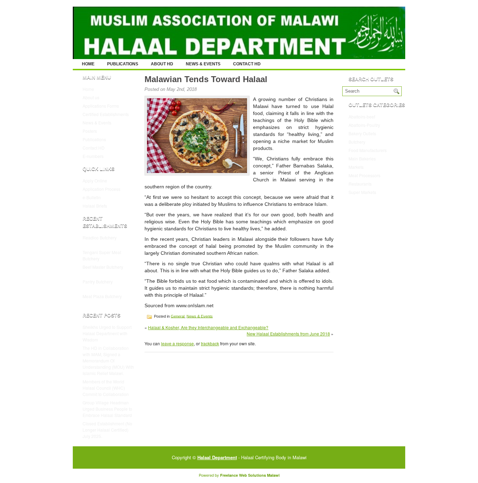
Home (88, 64)
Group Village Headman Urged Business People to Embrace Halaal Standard (107, 408)
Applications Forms (101, 106)
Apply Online (95, 180)
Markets (356, 167)
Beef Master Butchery (103, 267)
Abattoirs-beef (362, 117)
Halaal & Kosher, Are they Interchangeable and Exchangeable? (208, 327)
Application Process (101, 189)
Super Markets (362, 192)
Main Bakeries (362, 158)
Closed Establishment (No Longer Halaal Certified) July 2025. (107, 429)
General (177, 316)
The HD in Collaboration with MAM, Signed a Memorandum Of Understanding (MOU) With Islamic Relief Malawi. (108, 360)
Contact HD (247, 64)
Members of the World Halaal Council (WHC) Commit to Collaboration (106, 388)
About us (91, 97)
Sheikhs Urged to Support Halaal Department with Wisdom (107, 333)
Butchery (357, 142)
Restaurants (360, 184)
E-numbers (93, 156)
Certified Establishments (106, 114)
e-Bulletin (92, 197)
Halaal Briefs (95, 206)
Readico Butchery (100, 237)
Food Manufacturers (368, 150)
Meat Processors (364, 175)
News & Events (203, 64)
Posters (90, 131)
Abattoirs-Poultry (364, 125)
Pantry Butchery (98, 281)
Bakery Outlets (362, 133)
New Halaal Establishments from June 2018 (288, 334)
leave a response (177, 343)
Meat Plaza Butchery (102, 296)
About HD (162, 64)
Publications (122, 64)
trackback (210, 343)
